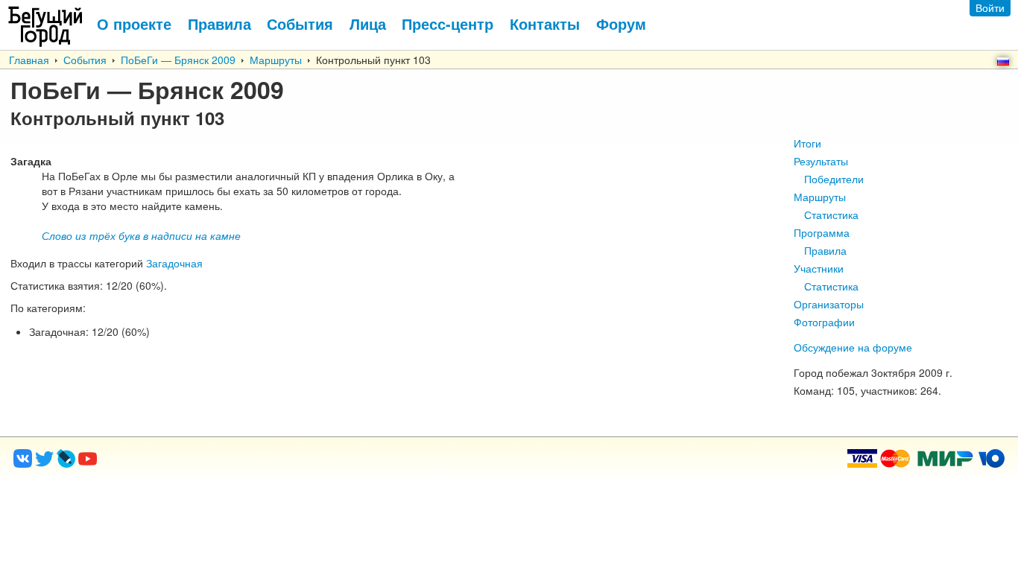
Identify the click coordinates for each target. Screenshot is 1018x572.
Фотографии (824, 321)
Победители (834, 178)
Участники (819, 268)
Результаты (821, 160)
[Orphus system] (148, 463)
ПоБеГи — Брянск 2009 (178, 59)
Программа (822, 232)
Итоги (807, 143)
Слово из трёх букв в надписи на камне (141, 235)
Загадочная (174, 262)
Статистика (831, 214)
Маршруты (276, 59)
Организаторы (829, 303)
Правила (825, 250)
